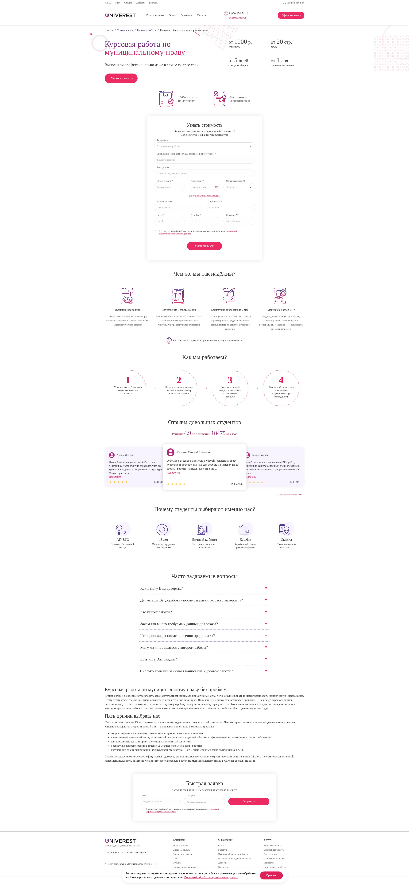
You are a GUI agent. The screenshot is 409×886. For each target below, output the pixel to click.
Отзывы (128, 3)
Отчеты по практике (274, 858)
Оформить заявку (291, 15)
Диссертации (270, 854)
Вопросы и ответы (182, 854)
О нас (172, 15)
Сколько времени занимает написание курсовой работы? (186, 671)
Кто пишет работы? (156, 612)
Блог (117, 3)
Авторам (140, 3)
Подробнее (173, 472)
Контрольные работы (275, 867)
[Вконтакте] (236, 3)
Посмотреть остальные (290, 494)
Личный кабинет (295, 2)
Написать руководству (184, 867)
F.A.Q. (108, 3)
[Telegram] (241, 3)
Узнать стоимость (122, 78)
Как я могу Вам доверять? (161, 588)
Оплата (201, 15)
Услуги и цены (155, 15)
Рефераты (269, 862)
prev (108, 434)
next (300, 434)
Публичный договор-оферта (233, 854)
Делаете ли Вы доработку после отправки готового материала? (191, 600)
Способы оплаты (181, 850)
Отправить (249, 801)
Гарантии (186, 15)
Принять (271, 875)
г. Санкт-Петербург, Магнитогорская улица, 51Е (131, 864)
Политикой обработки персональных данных (211, 877)
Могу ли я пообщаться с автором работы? (174, 647)
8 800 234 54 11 (238, 13)
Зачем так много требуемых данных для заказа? (179, 624)
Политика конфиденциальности (234, 858)
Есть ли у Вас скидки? (158, 659)
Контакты (153, 3)
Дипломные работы (274, 850)
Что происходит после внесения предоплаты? (177, 636)
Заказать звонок (237, 17)
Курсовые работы (273, 845)
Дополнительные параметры (204, 195)
